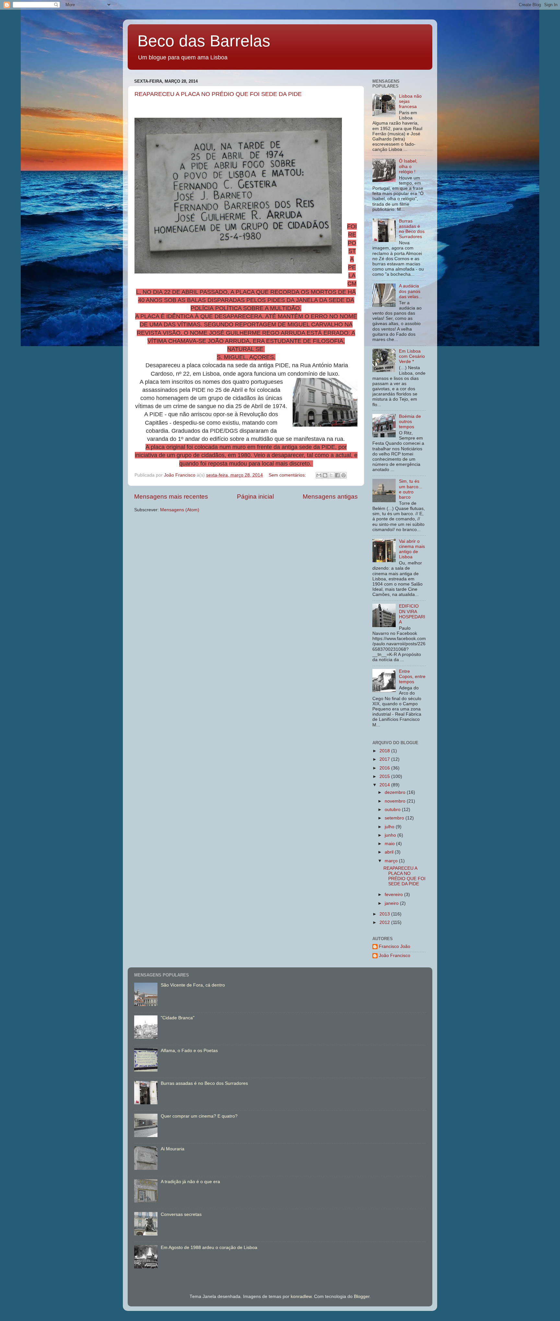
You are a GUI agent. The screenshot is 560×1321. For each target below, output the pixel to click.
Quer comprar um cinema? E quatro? (199, 1116)
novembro (396, 801)
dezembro (396, 792)
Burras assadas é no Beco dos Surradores (412, 229)
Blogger (361, 1296)
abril (390, 852)
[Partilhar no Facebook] (337, 475)
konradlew (301, 1296)
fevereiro (394, 894)
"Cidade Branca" (177, 1017)
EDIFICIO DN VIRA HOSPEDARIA (412, 614)
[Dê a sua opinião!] (325, 475)
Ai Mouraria (172, 1148)
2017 (385, 759)
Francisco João (394, 946)
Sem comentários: (288, 475)
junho (391, 835)
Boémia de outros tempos (410, 421)
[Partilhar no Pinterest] (343, 475)
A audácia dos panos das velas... (410, 291)
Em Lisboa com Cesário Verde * (412, 356)
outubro (393, 809)
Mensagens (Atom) (179, 509)
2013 (385, 914)
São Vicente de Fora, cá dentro (193, 985)
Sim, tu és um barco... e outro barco (410, 489)
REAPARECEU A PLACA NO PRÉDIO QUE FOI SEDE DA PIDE (218, 94)
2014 (385, 784)
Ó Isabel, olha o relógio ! (408, 166)
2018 (385, 750)
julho (390, 826)
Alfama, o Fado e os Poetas (189, 1050)
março (392, 860)
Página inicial (255, 496)
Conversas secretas (181, 1214)
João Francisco (394, 955)
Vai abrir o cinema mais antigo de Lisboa (412, 549)
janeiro (392, 903)
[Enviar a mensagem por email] (319, 475)
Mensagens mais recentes (171, 496)
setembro (395, 818)
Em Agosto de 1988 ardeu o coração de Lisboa (209, 1247)
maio (390, 843)
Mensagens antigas (330, 496)
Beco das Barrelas (203, 41)
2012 (385, 922)
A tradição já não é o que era (190, 1181)
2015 (385, 776)
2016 (385, 768)
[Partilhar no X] (331, 475)
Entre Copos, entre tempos (412, 676)
